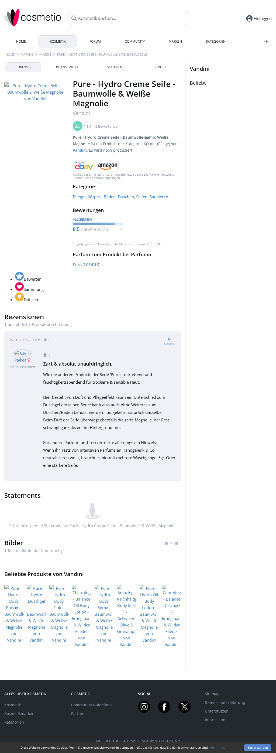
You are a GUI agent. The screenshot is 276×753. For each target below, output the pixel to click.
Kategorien (216, 41)
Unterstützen (217, 711)
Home (21, 41)
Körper (94, 196)
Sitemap (212, 693)
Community (135, 41)
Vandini (45, 54)
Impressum (215, 719)
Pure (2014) (84, 264)
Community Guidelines (91, 704)
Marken (175, 41)
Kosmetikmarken (19, 713)
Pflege (78, 196)
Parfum (77, 713)
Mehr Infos (217, 747)
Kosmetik (57, 41)
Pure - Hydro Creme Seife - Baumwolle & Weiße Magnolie (102, 54)
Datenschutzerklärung (225, 702)
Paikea (103, 244)
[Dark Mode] (266, 41)
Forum (95, 41)
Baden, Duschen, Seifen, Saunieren (136, 196)
